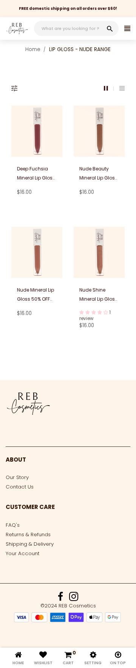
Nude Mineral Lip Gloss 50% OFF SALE (35, 299)
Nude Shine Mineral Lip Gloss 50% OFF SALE (98, 299)
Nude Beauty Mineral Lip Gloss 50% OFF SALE (98, 177)
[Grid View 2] (109, 88)
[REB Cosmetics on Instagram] (73, 599)
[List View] (122, 88)
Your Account (22, 553)
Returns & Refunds (28, 534)
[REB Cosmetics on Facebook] (60, 599)
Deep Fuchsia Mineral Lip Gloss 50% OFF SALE (36, 177)
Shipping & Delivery (30, 544)
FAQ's (13, 525)
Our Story (17, 477)
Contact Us (20, 486)
